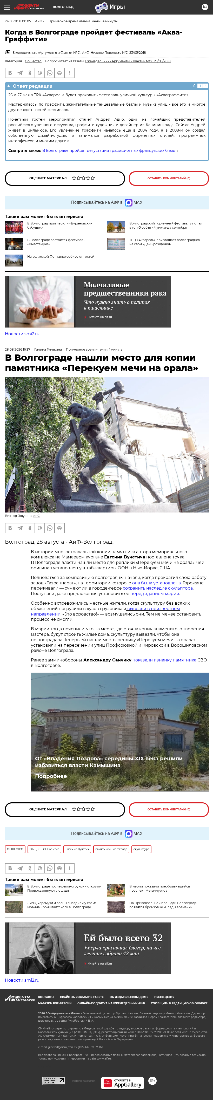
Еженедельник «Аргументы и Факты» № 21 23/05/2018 (128, 61)
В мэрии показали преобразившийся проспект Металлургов (159, 888)
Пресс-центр (164, 997)
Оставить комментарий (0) (169, 178)
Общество (33, 61)
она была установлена (156, 582)
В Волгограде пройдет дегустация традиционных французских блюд (108, 150)
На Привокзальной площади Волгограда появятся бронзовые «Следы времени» (163, 905)
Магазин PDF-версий (54, 1003)
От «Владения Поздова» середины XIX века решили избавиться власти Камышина (109, 761)
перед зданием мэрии (154, 593)
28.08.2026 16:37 (17, 349)
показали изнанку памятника (164, 660)
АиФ (36, 516)
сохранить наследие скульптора (157, 588)
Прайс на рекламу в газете (82, 997)
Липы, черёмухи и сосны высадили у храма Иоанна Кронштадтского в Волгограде (62, 905)
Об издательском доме (129, 997)
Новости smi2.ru (22, 333)
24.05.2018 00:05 (18, 21)
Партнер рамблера (83, 1080)
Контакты (46, 997)
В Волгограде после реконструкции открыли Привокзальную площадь (64, 888)
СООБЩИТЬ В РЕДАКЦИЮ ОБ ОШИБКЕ (179, 1003)
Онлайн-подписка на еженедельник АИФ (111, 1003)
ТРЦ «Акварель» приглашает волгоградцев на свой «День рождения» (164, 242)
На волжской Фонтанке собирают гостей (60, 256)
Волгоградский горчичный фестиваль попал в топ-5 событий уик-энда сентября (165, 225)
